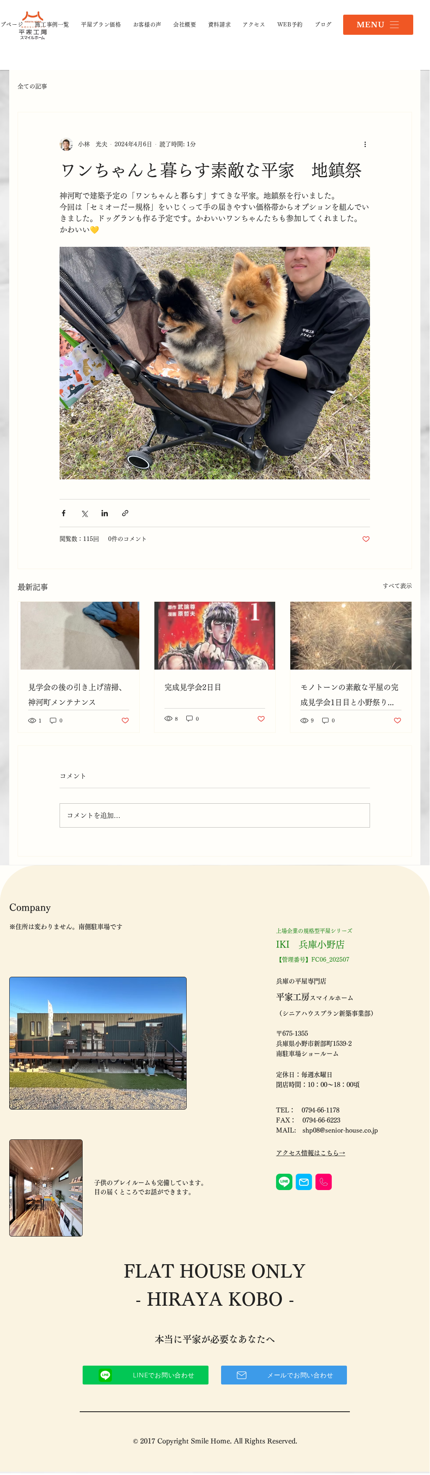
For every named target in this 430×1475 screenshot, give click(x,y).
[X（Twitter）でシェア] (84, 513)
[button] (378, 24)
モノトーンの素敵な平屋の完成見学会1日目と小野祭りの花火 (349, 696)
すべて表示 (397, 586)
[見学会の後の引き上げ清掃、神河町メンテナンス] (78, 636)
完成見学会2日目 (193, 687)
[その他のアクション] (365, 144)
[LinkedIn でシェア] (105, 513)
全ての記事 (32, 86)
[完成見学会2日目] (215, 636)
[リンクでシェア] (125, 513)
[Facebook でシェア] (64, 513)
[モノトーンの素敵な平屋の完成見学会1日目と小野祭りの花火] (351, 636)
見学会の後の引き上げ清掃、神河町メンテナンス (77, 694)
